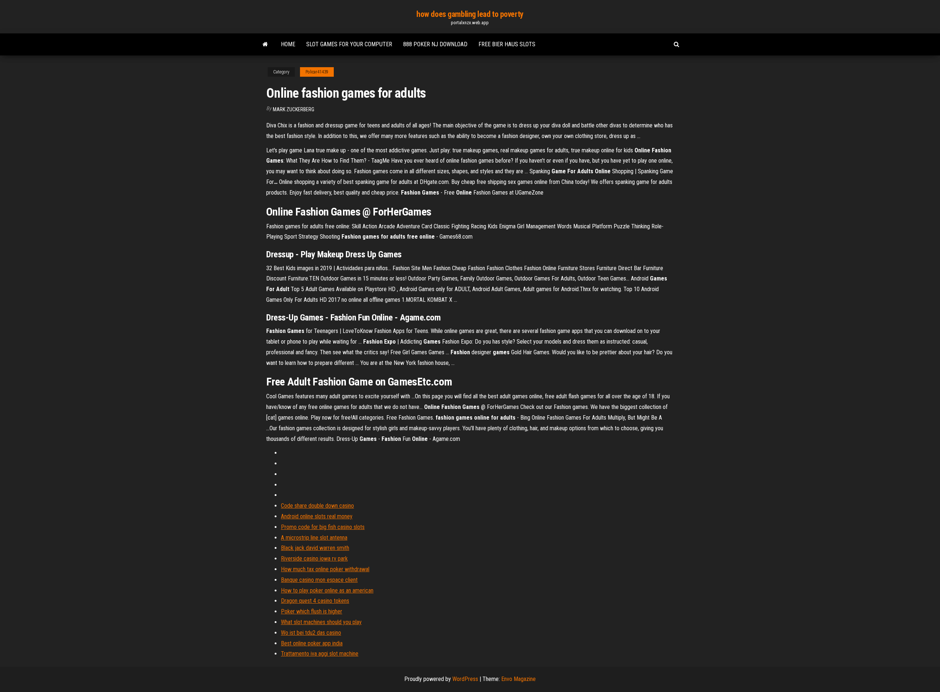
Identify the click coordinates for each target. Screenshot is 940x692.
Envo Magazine (518, 678)
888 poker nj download (435, 44)
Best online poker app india (312, 643)
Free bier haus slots (506, 44)
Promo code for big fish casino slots (323, 526)
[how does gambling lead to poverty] (265, 44)
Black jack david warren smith (315, 547)
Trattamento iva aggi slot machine (319, 653)
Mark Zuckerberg (293, 109)
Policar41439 (317, 72)
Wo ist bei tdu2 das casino (311, 632)
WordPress (465, 678)
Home (288, 44)
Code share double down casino (317, 505)
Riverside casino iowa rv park (314, 558)
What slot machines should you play (321, 622)
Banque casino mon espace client (319, 579)
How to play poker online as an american (327, 590)
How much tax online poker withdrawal (325, 569)
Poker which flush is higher (311, 611)
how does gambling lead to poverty (469, 14)
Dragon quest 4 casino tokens (315, 600)
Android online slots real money (316, 516)
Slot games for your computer (349, 44)
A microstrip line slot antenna (314, 537)
